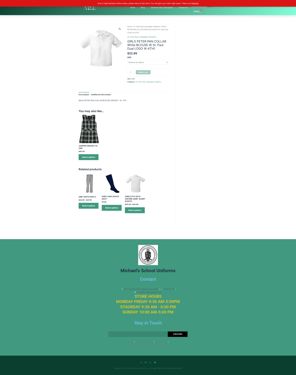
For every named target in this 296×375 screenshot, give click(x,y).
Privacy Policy (161, 342)
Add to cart (143, 72)
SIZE (129, 57)
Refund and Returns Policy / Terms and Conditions (148, 347)
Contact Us (183, 8)
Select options (88, 157)
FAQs (131, 342)
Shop (143, 8)
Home (132, 8)
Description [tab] (84, 94)
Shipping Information (144, 342)
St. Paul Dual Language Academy (147, 27)
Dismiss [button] (195, 3)
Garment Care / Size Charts (162, 8)
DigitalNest (177, 368)
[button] (120, 29)
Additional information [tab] (101, 94)
